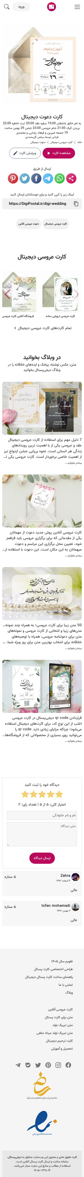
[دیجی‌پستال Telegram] (18, 1065)
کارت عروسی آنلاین (60, 1009)
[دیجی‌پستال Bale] (28, 1065)
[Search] (6, 6)
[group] (60, 294)
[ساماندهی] (42, 1087)
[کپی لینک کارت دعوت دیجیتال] (76, 203)
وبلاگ (69, 992)
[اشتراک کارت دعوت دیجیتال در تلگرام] (48, 178)
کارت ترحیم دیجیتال (59, 1041)
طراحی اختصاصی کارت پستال (53, 969)
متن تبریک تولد (62, 1025)
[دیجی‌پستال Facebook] (68, 1065)
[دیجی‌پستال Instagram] (58, 1065)
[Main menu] (77, 6)
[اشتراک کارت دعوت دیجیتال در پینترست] (13, 178)
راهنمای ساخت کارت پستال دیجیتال (49, 977)
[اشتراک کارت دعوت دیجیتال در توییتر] (24, 178)
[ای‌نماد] (42, 1123)
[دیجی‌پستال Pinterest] (48, 1065)
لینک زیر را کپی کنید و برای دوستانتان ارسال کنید (42, 194)
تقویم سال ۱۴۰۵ (62, 961)
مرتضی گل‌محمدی (34, 137)
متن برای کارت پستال (59, 1017)
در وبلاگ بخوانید (42, 357)
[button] (7, 294)
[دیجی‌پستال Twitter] (38, 1065)
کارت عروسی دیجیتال (42, 257)
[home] (51, 6)
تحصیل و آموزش (62, 1048)
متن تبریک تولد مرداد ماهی (55, 1033)
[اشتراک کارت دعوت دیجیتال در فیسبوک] (36, 178)
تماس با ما (66, 985)
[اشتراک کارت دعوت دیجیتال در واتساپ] (59, 178)
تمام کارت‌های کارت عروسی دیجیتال (45, 328)
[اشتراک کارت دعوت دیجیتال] (71, 178)
